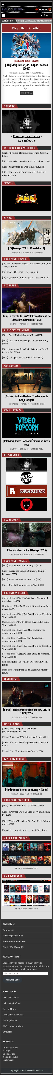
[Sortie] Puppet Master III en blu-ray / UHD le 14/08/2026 (26, 711)
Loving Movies (10, 1020)
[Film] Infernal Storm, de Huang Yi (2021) (26, 789)
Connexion (8, 930)
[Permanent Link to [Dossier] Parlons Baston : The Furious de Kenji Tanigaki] (26, 380)
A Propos (7, 1051)
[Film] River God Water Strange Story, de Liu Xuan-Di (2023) (26, 813)
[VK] (47, 15)
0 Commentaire (37, 252)
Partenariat (8, 1060)
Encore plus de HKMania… (15, 560)
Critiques (19, 61)
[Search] (50, 15)
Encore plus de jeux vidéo (15, 259)
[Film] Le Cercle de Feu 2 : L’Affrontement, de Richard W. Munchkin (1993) (26, 317)
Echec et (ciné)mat (11, 1003)
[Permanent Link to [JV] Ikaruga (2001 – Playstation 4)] (26, 233)
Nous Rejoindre (10, 1057)
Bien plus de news (12, 724)
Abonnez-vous (12, 980)
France (35, 61)
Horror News (9, 1009)
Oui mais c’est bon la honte (16, 330)
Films (28, 61)
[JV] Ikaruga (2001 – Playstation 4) (26, 248)
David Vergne (13, 404)
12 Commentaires (38, 404)
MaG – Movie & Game (13, 1026)
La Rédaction (9, 1054)
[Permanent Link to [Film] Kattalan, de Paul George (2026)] (26, 535)
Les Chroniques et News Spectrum (19, 148)
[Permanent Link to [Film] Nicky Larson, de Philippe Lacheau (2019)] (26, 45)
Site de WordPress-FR (13, 947)
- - (26, 140)
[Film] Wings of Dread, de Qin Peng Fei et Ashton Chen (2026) (26, 822)
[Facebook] (44, 15)
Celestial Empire (10, 998)
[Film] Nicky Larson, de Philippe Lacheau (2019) (26, 66)
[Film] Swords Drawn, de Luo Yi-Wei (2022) (23, 806)
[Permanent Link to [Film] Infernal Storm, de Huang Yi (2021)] (26, 774)
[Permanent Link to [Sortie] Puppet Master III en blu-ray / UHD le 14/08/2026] (26, 694)
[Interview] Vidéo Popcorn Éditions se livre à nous (26, 442)
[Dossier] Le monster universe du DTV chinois (24, 830)
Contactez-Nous (10, 1048)
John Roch (14, 252)
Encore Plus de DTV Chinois (16, 800)
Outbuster (7, 1032)
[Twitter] (41, 15)
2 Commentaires (37, 324)
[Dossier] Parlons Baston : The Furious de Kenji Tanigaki (26, 398)
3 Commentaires (37, 449)
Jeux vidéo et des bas (13, 1015)
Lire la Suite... (26, 92)
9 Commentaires (38, 73)
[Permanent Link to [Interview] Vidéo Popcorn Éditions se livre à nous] (26, 425)
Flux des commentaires (14, 941)
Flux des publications (13, 936)
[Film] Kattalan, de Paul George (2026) (27, 550)
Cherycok (13, 73)
